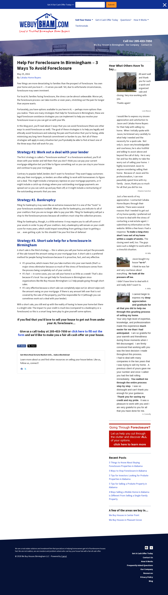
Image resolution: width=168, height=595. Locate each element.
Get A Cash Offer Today (106, 20)
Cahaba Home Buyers (30, 77)
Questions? (125, 20)
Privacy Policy (146, 577)
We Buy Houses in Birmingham (109, 45)
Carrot (64, 556)
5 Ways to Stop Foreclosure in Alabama (128, 470)
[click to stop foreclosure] (130, 435)
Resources (148, 573)
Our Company (132, 45)
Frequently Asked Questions (140, 565)
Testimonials (81, 26)
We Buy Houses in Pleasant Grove (125, 520)
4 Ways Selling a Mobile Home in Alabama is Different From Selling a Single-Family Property (129, 495)
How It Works (140, 20)
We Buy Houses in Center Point (124, 515)
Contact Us (146, 45)
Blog (151, 581)
